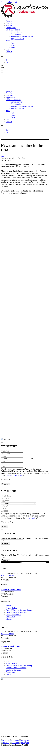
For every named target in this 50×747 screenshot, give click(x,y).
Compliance (10, 617)
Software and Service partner (22, 36)
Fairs (12, 43)
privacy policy (30, 518)
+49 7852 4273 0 (7, 575)
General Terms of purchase (16, 612)
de (7, 60)
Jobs (7, 50)
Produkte (9, 23)
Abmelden (5, 543)
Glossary (9, 619)
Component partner (18, 34)
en (7, 62)
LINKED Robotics (13, 30)
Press (13, 47)
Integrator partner (17, 39)
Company (9, 21)
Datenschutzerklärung (14, 475)
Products (9, 25)
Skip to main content (9, 2)
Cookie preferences (13, 615)
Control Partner (16, 32)
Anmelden (5, 484)
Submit (4, 526)
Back (3, 156)
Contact (9, 52)
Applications (11, 28)
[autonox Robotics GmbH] (25, 17)
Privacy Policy (11, 608)
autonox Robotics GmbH (11, 590)
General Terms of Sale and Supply (19, 610)
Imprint (8, 606)
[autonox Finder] (2, 67)
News (8, 41)
